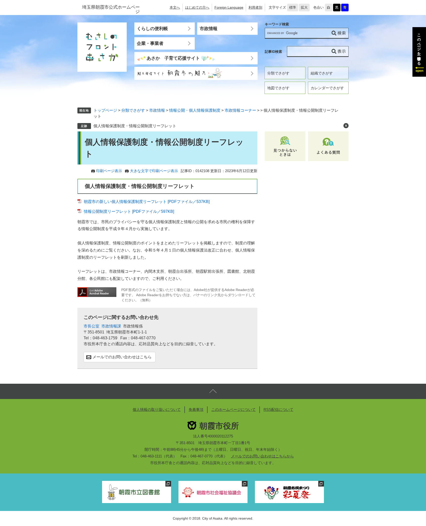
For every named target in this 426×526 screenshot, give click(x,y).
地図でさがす (278, 88)
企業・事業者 (150, 43)
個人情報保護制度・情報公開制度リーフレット (134, 126)
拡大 (304, 7)
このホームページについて (233, 409)
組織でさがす (322, 73)
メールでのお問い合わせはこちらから (262, 456)
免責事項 (196, 409)
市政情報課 (111, 326)
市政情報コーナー (240, 110)
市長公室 (91, 326)
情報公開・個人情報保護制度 (194, 110)
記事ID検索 (273, 51)
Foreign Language (228, 7)
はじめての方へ (197, 7)
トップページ (105, 110)
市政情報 (208, 28)
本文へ (175, 7)
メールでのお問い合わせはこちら (122, 357)
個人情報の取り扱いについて (157, 409)
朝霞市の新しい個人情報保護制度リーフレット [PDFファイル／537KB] (147, 202)
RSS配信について (278, 409)
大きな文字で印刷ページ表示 (154, 171)
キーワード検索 (277, 24)
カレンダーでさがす (327, 88)
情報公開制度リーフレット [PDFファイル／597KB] (129, 211)
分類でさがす (278, 73)
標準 (292, 7)
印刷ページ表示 (109, 171)
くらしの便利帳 (152, 28)
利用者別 (255, 7)
